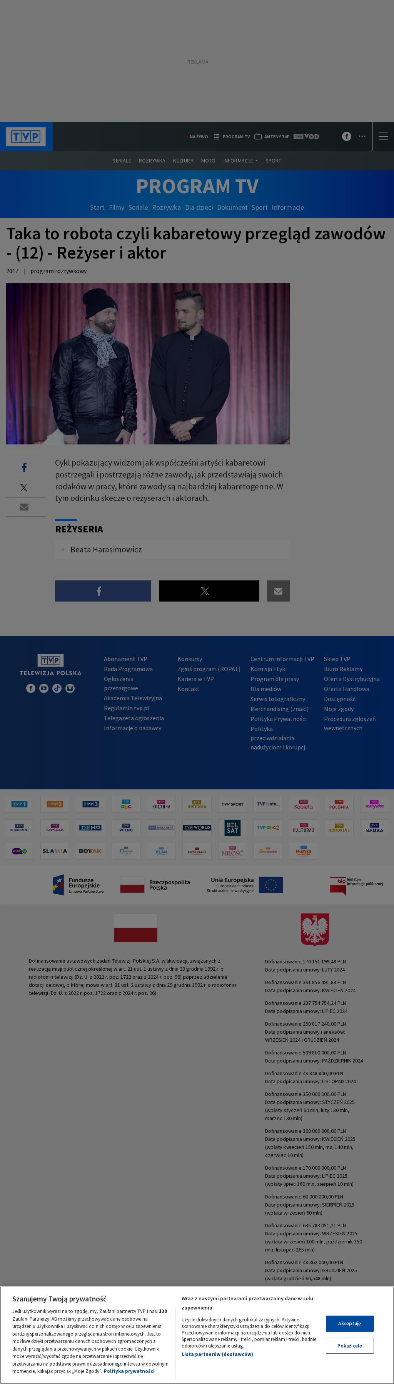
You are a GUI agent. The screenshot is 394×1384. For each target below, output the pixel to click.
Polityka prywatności (129, 1371)
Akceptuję (349, 1323)
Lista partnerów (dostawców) (217, 1354)
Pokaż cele (349, 1346)
